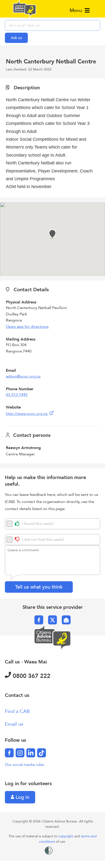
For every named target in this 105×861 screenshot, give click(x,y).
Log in (21, 797)
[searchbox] (52, 25)
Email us (14, 724)
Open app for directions (27, 326)
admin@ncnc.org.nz (23, 376)
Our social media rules (24, 764)
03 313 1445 (17, 394)
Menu (77, 10)
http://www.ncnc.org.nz (27, 413)
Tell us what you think (39, 587)
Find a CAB (17, 711)
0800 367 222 (30, 676)
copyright (66, 836)
